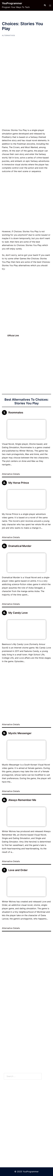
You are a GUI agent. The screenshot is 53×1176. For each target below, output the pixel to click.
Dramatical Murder (19, 546)
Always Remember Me (22, 800)
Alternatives (8, 35)
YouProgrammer (12, 3)
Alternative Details (11, 474)
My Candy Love (18, 612)
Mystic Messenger (20, 733)
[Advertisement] (26, 101)
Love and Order (18, 870)
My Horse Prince (18, 482)
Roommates (15, 412)
